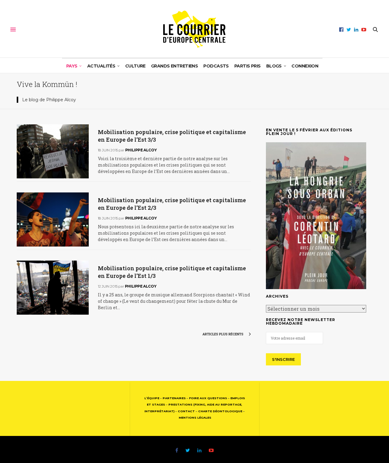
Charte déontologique (220, 411)
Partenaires (174, 398)
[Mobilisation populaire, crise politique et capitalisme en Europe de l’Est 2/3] (53, 219)
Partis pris (247, 66)
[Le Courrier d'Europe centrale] (194, 29)
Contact (186, 411)
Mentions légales (195, 417)
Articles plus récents (223, 334)
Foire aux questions (208, 398)
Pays (71, 66)
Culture (135, 66)
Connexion (304, 66)
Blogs (274, 66)
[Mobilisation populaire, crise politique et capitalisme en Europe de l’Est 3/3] (53, 151)
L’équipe (151, 398)
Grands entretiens (174, 66)
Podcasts (216, 66)
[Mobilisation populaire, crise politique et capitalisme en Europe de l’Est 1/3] (53, 288)
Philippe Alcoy (141, 150)
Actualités (101, 66)
